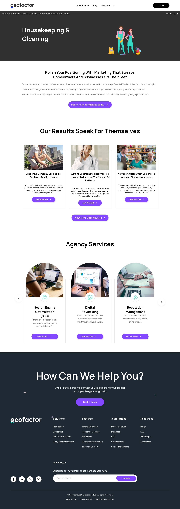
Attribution (87, 436)
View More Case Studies (88, 217)
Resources (106, 5)
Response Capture (91, 431)
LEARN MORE (42, 199)
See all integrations (120, 446)
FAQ (142, 431)
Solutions (81, 5)
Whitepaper (145, 436)
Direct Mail (58, 431)
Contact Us (145, 441)
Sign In (161, 5)
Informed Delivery (90, 446)
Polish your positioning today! (88, 104)
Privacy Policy (71, 499)
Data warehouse (118, 426)
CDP (113, 436)
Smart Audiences (90, 426)
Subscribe (126, 478)
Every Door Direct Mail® (63, 441)
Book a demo (90, 402)
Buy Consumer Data (62, 436)
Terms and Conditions (104, 499)
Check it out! (171, 13)
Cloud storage (118, 441)
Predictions (58, 426)
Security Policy (86, 499)
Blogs (95, 5)
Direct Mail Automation (92, 441)
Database (115, 431)
